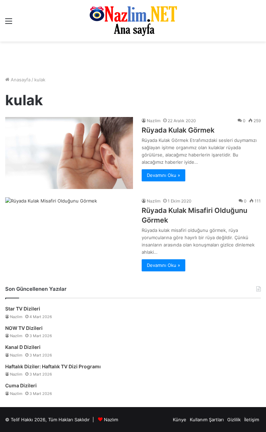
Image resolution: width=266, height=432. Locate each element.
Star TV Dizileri (22, 309)
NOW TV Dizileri (24, 328)
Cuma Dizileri (21, 385)
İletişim (251, 419)
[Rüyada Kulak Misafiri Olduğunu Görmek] (69, 233)
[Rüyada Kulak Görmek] (69, 153)
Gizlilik (234, 419)
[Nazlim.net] (133, 21)
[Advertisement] (133, 58)
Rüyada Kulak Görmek (178, 130)
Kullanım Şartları (207, 419)
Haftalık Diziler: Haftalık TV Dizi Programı (53, 366)
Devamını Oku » (163, 175)
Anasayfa (19, 79)
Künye (179, 419)
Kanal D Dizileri (23, 347)
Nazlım (111, 419)
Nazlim (153, 120)
